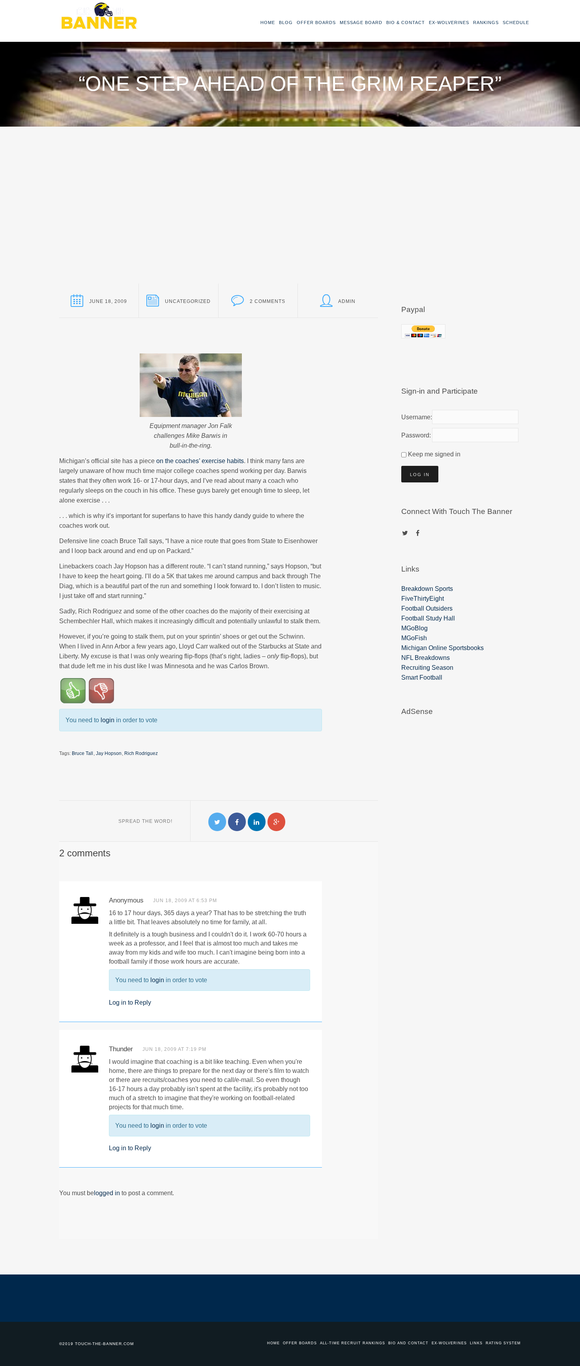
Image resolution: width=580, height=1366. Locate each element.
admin (346, 301)
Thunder (121, 1049)
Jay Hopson (109, 753)
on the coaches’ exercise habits (200, 461)
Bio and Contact (408, 1343)
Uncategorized (188, 301)
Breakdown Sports (427, 588)
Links (476, 1343)
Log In (420, 474)
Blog (286, 22)
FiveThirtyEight (422, 598)
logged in (107, 1193)
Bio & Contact (405, 22)
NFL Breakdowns (425, 657)
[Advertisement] (290, 186)
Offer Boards (316, 22)
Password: (415, 435)
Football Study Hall (428, 618)
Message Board (361, 22)
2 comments (267, 301)
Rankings (486, 22)
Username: (415, 417)
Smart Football (421, 677)
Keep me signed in (434, 454)
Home (267, 22)
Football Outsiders (427, 608)
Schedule (516, 22)
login (107, 720)
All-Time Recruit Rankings (352, 1343)
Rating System (503, 1343)
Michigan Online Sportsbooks (442, 648)
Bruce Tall (82, 753)
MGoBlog (414, 628)
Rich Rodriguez (141, 753)
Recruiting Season (427, 667)
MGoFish (414, 638)
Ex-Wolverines (449, 22)
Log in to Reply (130, 1002)
